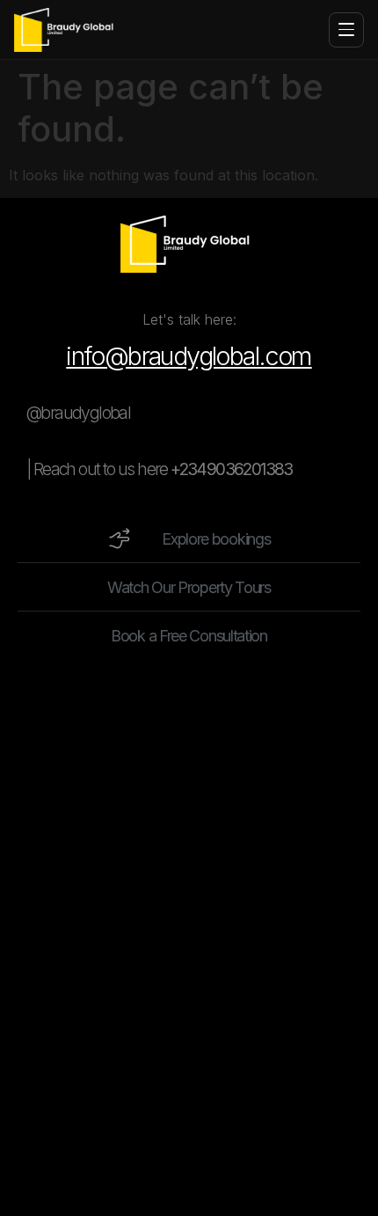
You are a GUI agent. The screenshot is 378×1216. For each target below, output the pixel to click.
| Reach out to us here (159, 469)
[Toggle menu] (346, 30)
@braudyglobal (78, 412)
